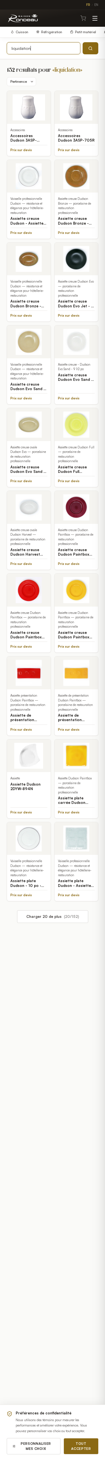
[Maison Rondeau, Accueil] (23, 18)
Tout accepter (81, 1446)
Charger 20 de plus (52, 916)
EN (96, 5)
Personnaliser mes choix (36, 1446)
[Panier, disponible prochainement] (83, 18)
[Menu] (95, 18)
